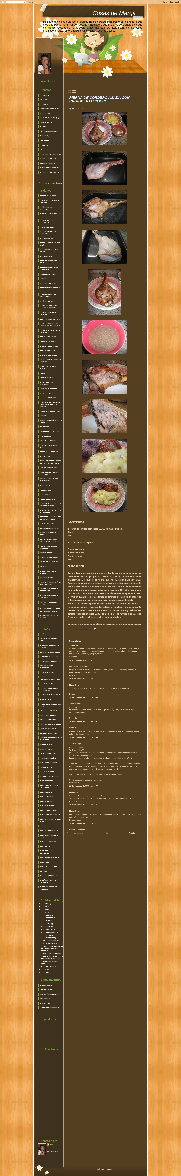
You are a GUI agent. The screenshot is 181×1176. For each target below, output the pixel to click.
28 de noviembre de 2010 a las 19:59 (83, 660)
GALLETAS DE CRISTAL (51, 941)
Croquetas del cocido (49, 346)
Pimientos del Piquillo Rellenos (49, 473)
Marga (52, 1144)
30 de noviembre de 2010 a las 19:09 (83, 824)
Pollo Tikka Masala (48, 499)
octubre (49, 935)
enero (48, 915)
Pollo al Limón (46, 490)
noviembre (50, 938)
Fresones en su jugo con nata (50, 705)
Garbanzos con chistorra (46, 383)
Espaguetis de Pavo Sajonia (48, 367)
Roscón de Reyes (47, 767)
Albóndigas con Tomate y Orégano (50, 201)
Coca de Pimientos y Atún (50, 319)
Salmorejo (44, 566)
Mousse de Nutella (48, 744)
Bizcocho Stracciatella (50, 652)
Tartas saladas (46, 163)
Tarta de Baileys (46, 796)
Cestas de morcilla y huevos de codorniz (48, 307)
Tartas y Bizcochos (48, 168)
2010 (46, 912)
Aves (42, 99)
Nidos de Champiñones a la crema (51, 421)
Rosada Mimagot (46, 553)
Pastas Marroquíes (48, 758)
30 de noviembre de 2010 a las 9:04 (83, 805)
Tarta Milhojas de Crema (50, 815)
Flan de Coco (45, 699)
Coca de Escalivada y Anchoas (48, 313)
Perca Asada (45, 456)
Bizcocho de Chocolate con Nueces (49, 646)
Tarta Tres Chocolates (49, 866)
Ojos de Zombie (46, 749)
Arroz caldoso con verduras (48, 233)
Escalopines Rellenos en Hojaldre (50, 361)
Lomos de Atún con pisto (50, 411)
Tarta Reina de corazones (46, 852)
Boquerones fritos (48, 274)
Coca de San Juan (47, 672)
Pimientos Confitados (49, 467)
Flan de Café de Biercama (50, 695)
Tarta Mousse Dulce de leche (49, 836)
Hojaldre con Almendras (50, 724)
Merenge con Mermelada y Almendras (51, 739)
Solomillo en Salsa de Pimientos (49, 596)
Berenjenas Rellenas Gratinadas (49, 268)
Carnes (43, 113)
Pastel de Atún (46, 436)
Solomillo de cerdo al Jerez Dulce (49, 590)
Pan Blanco (44, 427)
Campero (43, 278)
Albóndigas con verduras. (46, 208)
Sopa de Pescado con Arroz (48, 603)
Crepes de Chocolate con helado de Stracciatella (50, 678)
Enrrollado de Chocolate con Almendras (51, 689)
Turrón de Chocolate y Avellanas (49, 888)
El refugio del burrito (49, 1008)
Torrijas (43, 871)
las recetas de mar (76, 666)
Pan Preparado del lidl (49, 431)
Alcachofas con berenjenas (46, 221)
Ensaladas (44, 122)
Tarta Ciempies (46, 792)
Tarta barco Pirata (47, 781)
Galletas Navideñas (48, 720)
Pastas (43, 149)
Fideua (42, 373)
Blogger (59, 183)
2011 (46, 969)
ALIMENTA (73, 744)
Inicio (106, 833)
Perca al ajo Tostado (49, 452)
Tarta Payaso (45, 846)
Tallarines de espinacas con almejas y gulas (50, 610)
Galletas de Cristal (48, 715)
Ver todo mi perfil (52, 1151)
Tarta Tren (44, 862)
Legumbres (44, 140)
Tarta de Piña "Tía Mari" (49, 810)
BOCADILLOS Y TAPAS (48, 109)
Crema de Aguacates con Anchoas (50, 331)
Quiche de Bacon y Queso (50, 528)
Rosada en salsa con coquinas (48, 547)
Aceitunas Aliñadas (48, 196)
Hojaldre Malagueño (48, 389)
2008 (46, 906)
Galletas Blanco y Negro (50, 710)
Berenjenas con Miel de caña (50, 262)
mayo (48, 921)
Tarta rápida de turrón (49, 857)
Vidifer (71, 728)
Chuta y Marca (46, 985)
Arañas (43, 634)
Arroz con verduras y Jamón (49, 251)
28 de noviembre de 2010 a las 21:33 (83, 738)
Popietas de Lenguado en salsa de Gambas (50, 505)
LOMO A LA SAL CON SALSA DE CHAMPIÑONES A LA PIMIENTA (52, 948)
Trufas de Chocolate (48, 875)
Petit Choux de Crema (49, 763)
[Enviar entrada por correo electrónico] (94, 629)
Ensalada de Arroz (48, 350)
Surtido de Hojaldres (49, 776)
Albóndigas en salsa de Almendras (50, 215)
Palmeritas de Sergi (48, 753)
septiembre (51, 932)
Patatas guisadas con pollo (48, 446)
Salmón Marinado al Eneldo (48, 572)
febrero (49, 918)
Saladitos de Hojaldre (49, 562)
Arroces (43, 95)
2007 (46, 904)
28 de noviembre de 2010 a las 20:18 (83, 722)
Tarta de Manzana (47, 806)
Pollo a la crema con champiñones (49, 480)
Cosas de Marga (114, 13)
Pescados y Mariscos (49, 154)
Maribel (72, 792)
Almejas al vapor (47, 227)
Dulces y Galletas (47, 118)
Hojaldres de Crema (48, 729)
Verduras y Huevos (48, 172)
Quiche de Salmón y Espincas (48, 534)
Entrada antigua (135, 833)
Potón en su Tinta (47, 523)
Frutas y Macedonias (48, 131)
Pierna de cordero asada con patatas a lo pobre (50, 462)
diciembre (50, 966)
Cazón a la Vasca (47, 301)
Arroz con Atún (46, 238)
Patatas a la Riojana (48, 440)
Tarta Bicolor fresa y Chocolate (49, 786)
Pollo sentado (46, 494)
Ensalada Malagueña (48, 355)
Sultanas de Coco (47, 772)
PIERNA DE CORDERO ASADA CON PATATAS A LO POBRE (99, 99)
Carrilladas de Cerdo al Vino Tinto (50, 289)
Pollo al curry (46, 485)
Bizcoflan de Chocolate (50, 656)
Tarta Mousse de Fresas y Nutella (50, 820)
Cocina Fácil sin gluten (49, 994)
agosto (49, 929)
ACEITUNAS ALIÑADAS (51, 943)
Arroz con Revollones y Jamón (50, 244)
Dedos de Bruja (46, 683)
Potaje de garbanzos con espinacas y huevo (50, 518)
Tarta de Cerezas (47, 801)
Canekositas (45, 999)
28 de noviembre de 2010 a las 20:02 (83, 679)
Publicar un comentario (78, 829)
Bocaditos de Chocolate (50, 661)
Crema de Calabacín (48, 337)
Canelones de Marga (48, 283)
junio (48, 924)
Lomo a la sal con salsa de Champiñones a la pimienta (50, 404)
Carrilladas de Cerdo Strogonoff (49, 295)
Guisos (43, 136)
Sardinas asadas (47, 577)
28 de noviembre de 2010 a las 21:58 (83, 786)
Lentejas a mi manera (48, 398)
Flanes (43, 127)
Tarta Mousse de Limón (49, 826)
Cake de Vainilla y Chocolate (47, 667)
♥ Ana (71, 645)
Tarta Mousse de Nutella (50, 830)
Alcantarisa (73, 704)
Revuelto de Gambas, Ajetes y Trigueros (48, 540)
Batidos (43, 104)
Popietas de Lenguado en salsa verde (50, 511)
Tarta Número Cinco (48, 842)
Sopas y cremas (46, 158)
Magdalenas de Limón (48, 733)
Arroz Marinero (46, 256)
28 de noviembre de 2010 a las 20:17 (83, 698)
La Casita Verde (46, 989)
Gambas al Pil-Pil (47, 377)
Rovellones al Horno (49, 557)
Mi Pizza (43, 416)
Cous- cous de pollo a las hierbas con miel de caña (51, 325)
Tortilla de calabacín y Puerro (49, 616)
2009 (46, 909)
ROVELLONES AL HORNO (52, 953)
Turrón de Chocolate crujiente (49, 881)
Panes (42, 145)
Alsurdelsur (45, 1003)
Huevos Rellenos (47, 393)
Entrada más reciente (74, 833)
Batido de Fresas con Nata (48, 640)
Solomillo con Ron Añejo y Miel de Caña (50, 583)
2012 (46, 972)
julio (48, 926)
